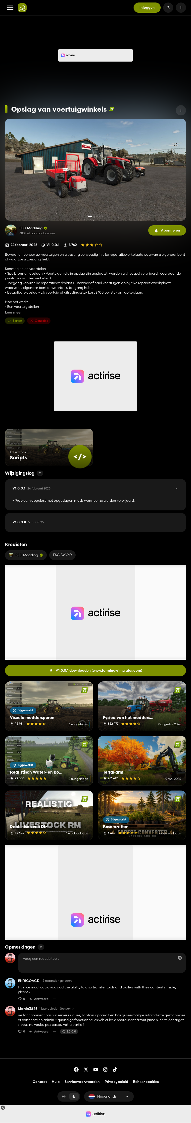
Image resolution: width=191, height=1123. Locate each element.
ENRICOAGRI (29, 981)
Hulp (56, 1081)
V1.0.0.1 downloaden (99, 670)
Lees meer (13, 312)
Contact (40, 1081)
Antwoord (41, 999)
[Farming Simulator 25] (111, 109)
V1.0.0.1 (31, 488)
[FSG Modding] (11, 231)
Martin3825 (27, 1009)
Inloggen (147, 7)
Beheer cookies (146, 1082)
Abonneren (170, 230)
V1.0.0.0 (28, 522)
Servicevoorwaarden (82, 1081)
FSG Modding (31, 228)
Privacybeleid (116, 1081)
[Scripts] (80, 456)
